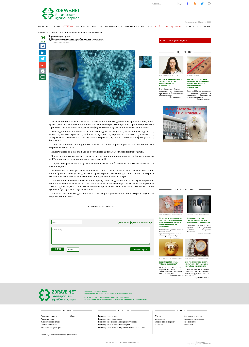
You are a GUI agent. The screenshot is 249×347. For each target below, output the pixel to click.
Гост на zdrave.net (110, 26)
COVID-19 (68, 26)
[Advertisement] (158, 12)
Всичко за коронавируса (173, 40)
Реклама (159, 325)
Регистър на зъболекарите (110, 319)
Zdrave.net (110, 342)
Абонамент (160, 319)
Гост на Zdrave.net (49, 325)
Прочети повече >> (176, 97)
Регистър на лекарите (108, 316)
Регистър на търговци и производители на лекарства (122, 327)
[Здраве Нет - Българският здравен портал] (59, 14)
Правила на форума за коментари (135, 222)
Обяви (72, 316)
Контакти (203, 26)
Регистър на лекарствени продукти (114, 325)
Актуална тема (86, 26)
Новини (56, 26)
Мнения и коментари (138, 26)
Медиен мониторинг (165, 322)
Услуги (189, 26)
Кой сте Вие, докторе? (169, 26)
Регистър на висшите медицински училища (117, 322)
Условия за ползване (193, 316)
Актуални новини (49, 316)
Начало (43, 26)
